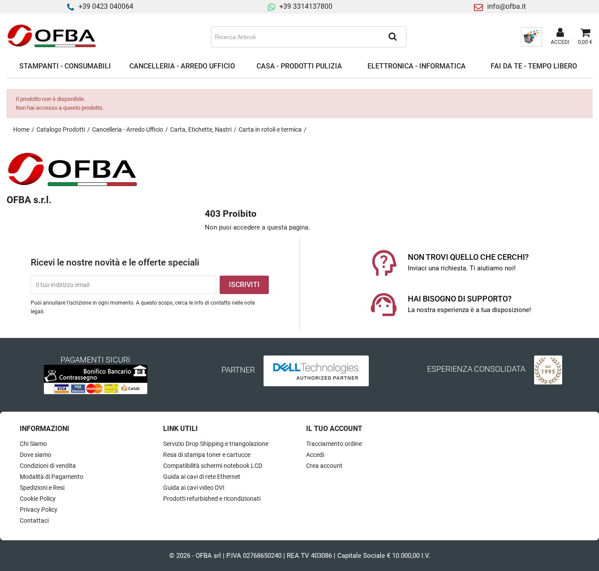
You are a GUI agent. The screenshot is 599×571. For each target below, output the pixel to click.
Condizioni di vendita (48, 465)
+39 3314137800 (305, 6)
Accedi (315, 454)
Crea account (324, 465)
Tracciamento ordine (334, 443)
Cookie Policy (38, 498)
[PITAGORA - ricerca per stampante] (531, 36)
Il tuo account (334, 428)
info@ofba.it (506, 6)
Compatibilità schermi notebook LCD (212, 465)
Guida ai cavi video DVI (194, 487)
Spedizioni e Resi (42, 487)
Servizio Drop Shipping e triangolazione (215, 443)
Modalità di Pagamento (51, 476)
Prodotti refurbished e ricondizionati (211, 498)
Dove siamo (35, 454)
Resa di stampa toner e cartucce (206, 454)
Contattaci (34, 520)
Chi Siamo (33, 443)
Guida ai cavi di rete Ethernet (201, 476)
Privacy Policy (38, 509)
